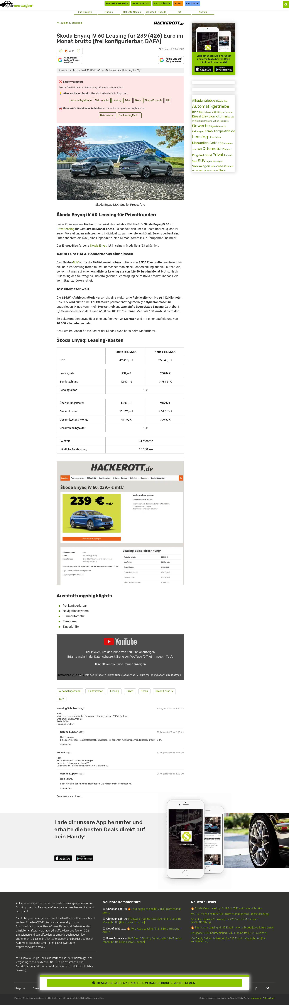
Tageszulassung (213, 161)
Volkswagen (201, 166)
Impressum (256, 998)
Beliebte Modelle (132, 12)
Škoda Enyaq (98, 245)
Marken (109, 12)
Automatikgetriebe (81, 100)
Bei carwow (107, 115)
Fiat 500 (230, 117)
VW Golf (221, 166)
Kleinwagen (198, 131)
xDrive (215, 170)
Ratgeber (192, 3)
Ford (194, 121)
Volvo (214, 166)
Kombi (209, 131)
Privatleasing (65, 229)
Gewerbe (201, 125)
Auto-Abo (222, 101)
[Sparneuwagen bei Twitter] (268, 988)
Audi (215, 100)
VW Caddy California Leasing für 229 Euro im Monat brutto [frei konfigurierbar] (228, 940)
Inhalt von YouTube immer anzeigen (121, 664)
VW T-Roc (199, 170)
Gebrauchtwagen (221, 121)
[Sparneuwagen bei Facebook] (256, 988)
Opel (199, 148)
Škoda (138, 100)
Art (179, 12)
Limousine (215, 137)
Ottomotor (212, 148)
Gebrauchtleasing (204, 121)
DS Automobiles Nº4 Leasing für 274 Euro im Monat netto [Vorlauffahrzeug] (225, 921)
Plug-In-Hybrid (202, 155)
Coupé (208, 112)
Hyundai (214, 126)
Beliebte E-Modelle (155, 12)
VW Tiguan (208, 170)
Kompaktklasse (224, 131)
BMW (195, 111)
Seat (194, 161)
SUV (168, 100)
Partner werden (117, 3)
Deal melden (141, 3)
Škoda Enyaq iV (153, 100)
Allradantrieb (202, 100)
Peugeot (226, 149)
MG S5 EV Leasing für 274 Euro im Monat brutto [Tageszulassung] (230, 913)
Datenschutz (269, 998)
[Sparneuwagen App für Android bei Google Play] (223, 69)
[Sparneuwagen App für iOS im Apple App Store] (203, 69)
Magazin (19, 988)
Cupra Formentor (226, 112)
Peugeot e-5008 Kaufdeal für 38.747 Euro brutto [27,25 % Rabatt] (229, 933)
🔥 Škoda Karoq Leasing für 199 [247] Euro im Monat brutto (226, 908)
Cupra (215, 111)
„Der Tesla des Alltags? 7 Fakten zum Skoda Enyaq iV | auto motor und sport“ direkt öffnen (129, 674)
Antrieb (203, 12)
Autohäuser (162, 3)
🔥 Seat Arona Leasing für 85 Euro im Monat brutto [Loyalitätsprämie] (232, 927)
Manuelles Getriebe (208, 143)
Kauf (221, 126)
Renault (228, 155)
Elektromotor (102, 100)
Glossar (37, 988)
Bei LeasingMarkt (129, 115)
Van (221, 161)
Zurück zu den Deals (71, 22)
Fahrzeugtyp (85, 12)
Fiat (225, 117)
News (178, 3)
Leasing (117, 100)
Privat (128, 100)
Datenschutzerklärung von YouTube (133, 656)
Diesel (196, 116)
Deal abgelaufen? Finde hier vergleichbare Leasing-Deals (146, 983)
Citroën (202, 112)
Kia (225, 126)
